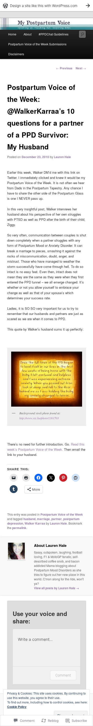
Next (81, 68)
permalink (19, 528)
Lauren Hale (62, 157)
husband (29, 519)
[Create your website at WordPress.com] (46, 5)
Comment (63, 675)
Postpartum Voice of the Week (61, 514)
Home (12, 34)
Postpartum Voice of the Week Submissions (37, 44)
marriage (43, 519)
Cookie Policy (17, 706)
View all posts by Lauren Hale (56, 588)
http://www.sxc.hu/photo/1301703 (39, 418)
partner (56, 519)
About (27, 34)
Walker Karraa (35, 523)
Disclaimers (16, 54)
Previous (64, 68)
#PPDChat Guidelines (53, 34)
